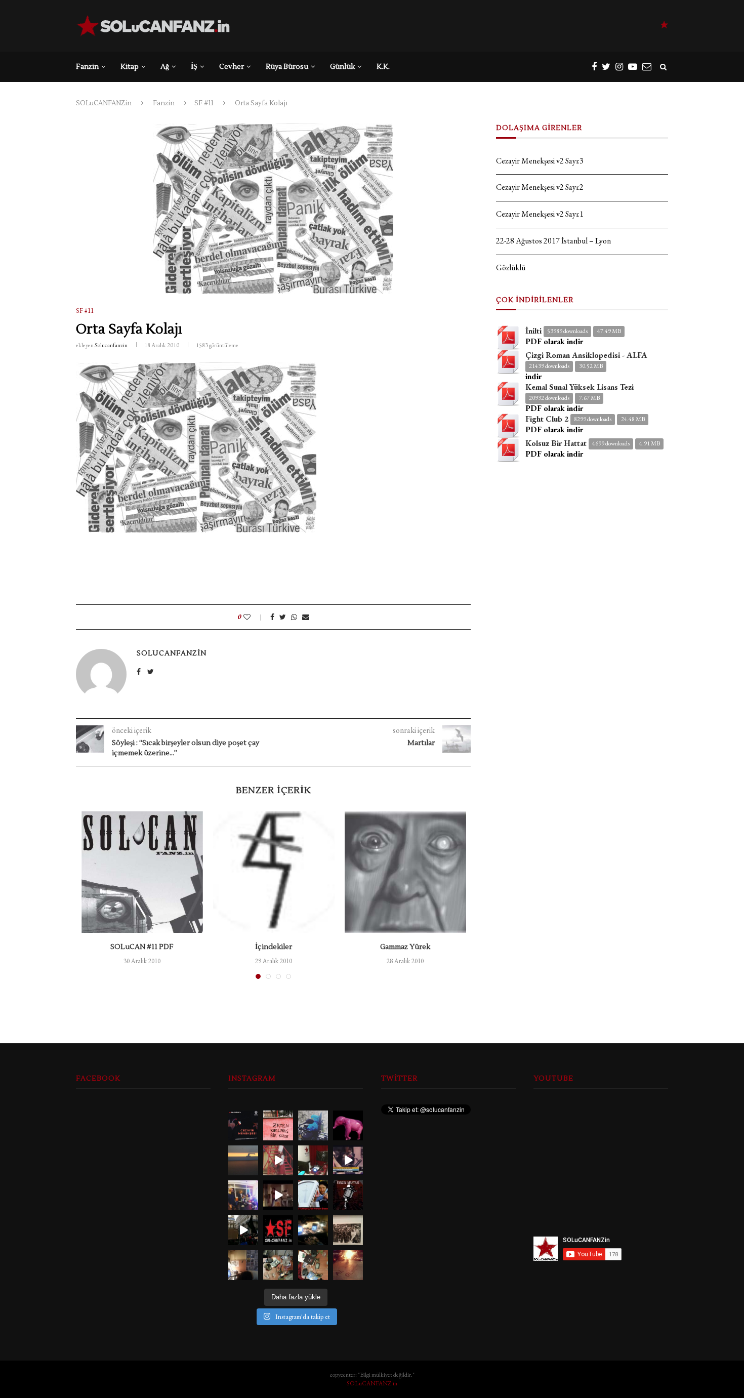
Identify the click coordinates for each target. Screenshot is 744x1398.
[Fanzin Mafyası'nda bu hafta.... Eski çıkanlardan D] (278, 1195)
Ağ (164, 66)
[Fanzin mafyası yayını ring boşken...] (313, 1160)
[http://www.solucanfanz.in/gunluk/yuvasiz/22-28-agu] (313, 1125)
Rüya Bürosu (287, 66)
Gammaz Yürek (405, 947)
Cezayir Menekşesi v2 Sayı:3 (540, 160)
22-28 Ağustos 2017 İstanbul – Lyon (553, 240)
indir (533, 376)
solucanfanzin (111, 345)
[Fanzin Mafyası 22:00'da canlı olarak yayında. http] (348, 1195)
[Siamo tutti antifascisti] (243, 1230)
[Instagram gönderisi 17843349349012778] (243, 1265)
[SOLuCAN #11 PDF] (142, 872)
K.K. (383, 66)
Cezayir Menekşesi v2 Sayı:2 (540, 187)
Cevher (231, 66)
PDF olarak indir (554, 341)
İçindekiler (273, 947)
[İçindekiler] (274, 872)
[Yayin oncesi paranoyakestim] (313, 1265)
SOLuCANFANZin (104, 103)
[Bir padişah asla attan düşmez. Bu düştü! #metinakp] (278, 1160)
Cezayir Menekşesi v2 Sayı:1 (540, 214)
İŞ (194, 66)
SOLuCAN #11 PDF (142, 947)
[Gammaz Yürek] (405, 872)
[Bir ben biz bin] (278, 1125)
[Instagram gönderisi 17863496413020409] (278, 1230)
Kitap (129, 66)
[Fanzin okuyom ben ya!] (348, 1160)
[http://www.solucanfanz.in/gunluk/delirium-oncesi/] (348, 1125)
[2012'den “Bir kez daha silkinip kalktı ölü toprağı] (243, 1160)
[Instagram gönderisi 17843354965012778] (348, 1230)
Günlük (342, 66)
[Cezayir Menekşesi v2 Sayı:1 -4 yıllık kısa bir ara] (243, 1125)
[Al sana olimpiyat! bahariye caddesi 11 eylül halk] (348, 1265)
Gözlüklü (510, 267)
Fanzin (87, 66)
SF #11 (204, 103)
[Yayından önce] (313, 1230)
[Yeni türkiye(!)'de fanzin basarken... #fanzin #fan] (313, 1195)
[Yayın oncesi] (278, 1265)
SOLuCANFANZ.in (372, 1383)
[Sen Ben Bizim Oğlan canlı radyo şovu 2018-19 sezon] (243, 1195)
